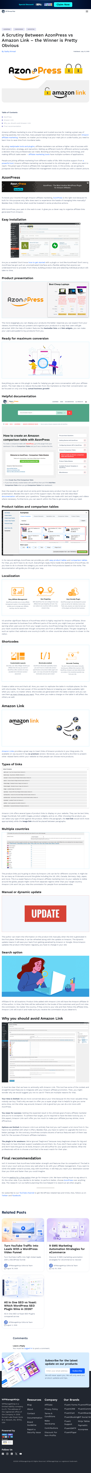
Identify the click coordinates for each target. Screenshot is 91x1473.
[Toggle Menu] (87, 11)
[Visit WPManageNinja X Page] (16, 1454)
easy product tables (58, 560)
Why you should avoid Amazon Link (17, 123)
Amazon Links (8, 751)
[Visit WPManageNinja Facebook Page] (3, 1454)
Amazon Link (9, 120)
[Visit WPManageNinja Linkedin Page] (12, 1454)
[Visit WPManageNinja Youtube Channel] (21, 1454)
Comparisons (19, 29)
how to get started (37, 262)
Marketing (31, 29)
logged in (28, 1348)
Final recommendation (12, 126)
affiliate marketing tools (39, 154)
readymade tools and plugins (22, 146)
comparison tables (79, 560)
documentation (8, 496)
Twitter (5, 1195)
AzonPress (7, 29)
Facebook (16, 1195)
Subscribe (77, 1371)
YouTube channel (27, 1193)
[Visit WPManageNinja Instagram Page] (7, 1454)
